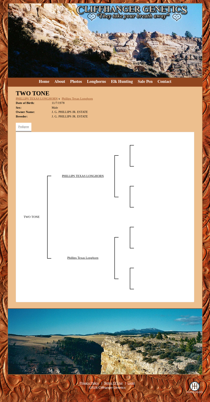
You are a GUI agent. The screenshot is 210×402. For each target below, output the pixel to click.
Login (131, 383)
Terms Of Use (113, 383)
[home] (105, 39)
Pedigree (23, 126)
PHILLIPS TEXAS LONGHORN (37, 98)
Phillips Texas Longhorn (77, 98)
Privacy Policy (89, 383)
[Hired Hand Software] (195, 388)
